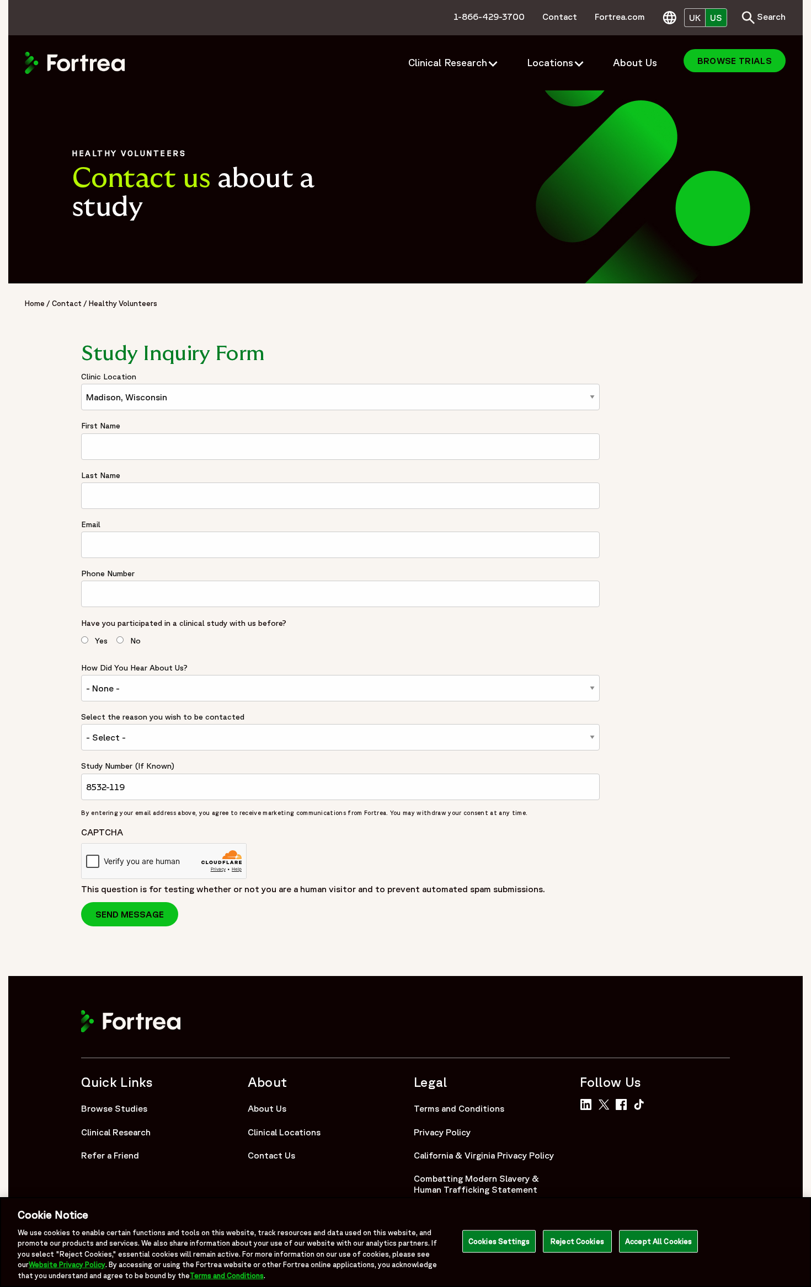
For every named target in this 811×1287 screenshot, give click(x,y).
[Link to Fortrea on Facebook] (623, 1103)
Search (763, 16)
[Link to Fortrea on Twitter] (605, 1103)
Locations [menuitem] (550, 62)
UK (695, 18)
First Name (100, 425)
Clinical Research (116, 1132)
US (716, 18)
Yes (101, 640)
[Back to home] (75, 62)
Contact (67, 303)
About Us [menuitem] (635, 62)
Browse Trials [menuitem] (734, 61)
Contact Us (271, 1155)
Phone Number (108, 573)
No (135, 640)
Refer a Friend (110, 1155)
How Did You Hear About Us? (134, 667)
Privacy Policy (442, 1132)
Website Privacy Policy (67, 1265)
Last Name (100, 475)
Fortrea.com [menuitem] (620, 17)
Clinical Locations (284, 1132)
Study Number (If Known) (127, 766)
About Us (267, 1108)
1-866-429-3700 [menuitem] (489, 17)
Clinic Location (108, 376)
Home (35, 303)
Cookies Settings (499, 1241)
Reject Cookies (577, 1241)
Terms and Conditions (459, 1108)
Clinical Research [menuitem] (447, 62)
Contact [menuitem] (559, 17)
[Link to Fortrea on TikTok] (641, 1103)
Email (90, 524)
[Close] (793, 1241)
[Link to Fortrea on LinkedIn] (588, 1103)
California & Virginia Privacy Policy (484, 1155)
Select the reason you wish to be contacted (162, 716)
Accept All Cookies (658, 1241)
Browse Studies (114, 1108)
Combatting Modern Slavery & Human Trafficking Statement (476, 1183)
